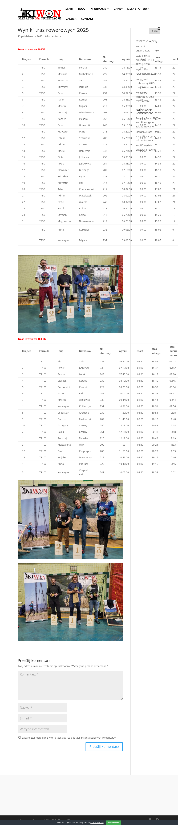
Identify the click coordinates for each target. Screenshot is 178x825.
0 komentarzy (53, 36)
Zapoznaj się (97, 822)
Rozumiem (113, 822)
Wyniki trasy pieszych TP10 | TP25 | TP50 (145, 60)
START (70, 8)
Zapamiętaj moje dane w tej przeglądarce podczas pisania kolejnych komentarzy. (69, 737)
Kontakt (87, 18)
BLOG (81, 8)
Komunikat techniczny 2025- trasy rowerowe (145, 83)
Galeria (71, 18)
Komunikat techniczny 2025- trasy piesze (145, 97)
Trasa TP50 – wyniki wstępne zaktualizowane (148, 122)
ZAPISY (118, 8)
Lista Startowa (138, 8)
